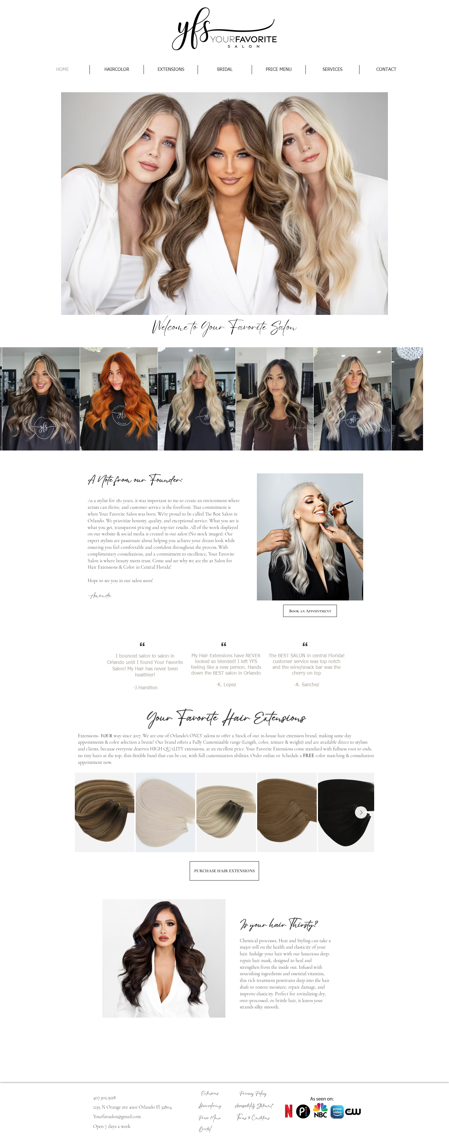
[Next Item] (414, 399)
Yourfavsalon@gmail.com (117, 1117)
